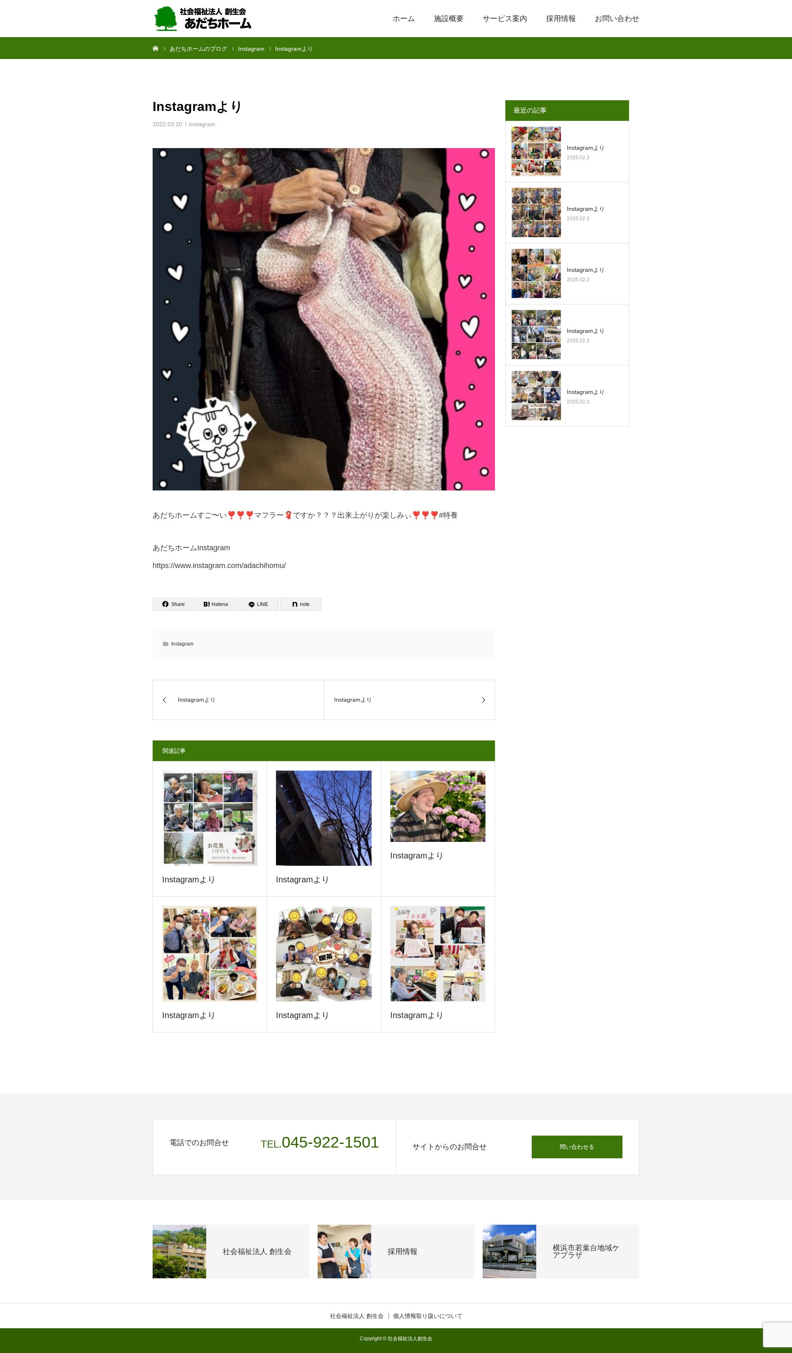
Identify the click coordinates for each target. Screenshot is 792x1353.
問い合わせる (577, 1146)
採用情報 (561, 18)
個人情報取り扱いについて (427, 1316)
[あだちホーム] (204, 18)
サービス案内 (505, 18)
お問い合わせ (617, 18)
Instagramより (189, 879)
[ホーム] (155, 48)
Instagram (202, 124)
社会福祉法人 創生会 (357, 1316)
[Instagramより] (209, 818)
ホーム (404, 18)
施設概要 (449, 18)
